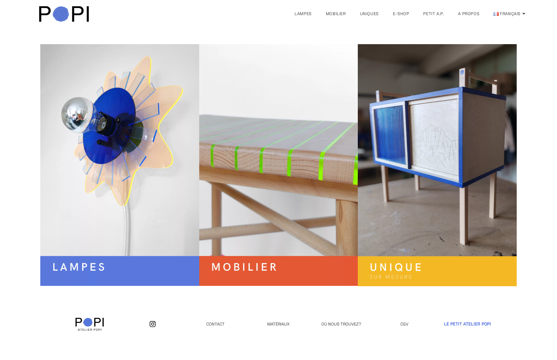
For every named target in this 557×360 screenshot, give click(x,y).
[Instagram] (152, 324)
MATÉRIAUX (278, 324)
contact (215, 324)
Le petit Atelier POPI (467, 324)
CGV (404, 324)
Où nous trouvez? (341, 324)
